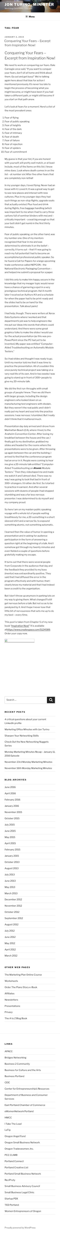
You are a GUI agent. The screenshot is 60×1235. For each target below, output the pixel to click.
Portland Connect (14, 1161)
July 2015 (10, 824)
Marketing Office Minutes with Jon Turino (27, 729)
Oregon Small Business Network (22, 1142)
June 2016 (10, 787)
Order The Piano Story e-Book (21, 987)
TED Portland (12, 1205)
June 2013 (10, 881)
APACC (9, 1051)
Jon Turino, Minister (29, 4)
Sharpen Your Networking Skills (22, 735)
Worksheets (11, 981)
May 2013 (10, 887)
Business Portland (14, 1076)
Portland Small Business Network (23, 1173)
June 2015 (10, 831)
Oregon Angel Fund (15, 1136)
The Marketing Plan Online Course (23, 974)
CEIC (7, 1082)
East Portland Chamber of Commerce (25, 1105)
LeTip (8, 1130)
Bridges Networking (15, 1057)
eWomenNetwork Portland (19, 1111)
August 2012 (11, 924)
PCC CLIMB (11, 1155)
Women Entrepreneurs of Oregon (23, 1211)
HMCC (8, 1117)
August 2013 (12, 868)
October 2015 (12, 818)
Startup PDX (11, 1198)
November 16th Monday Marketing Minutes (28, 768)
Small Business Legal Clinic (19, 1192)
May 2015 (10, 837)
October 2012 (12, 912)
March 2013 (11, 893)
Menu (32, 16)
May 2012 (10, 943)
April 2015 (10, 843)
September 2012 (14, 918)
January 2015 (12, 855)
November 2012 (13, 905)
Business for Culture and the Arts (23, 1070)
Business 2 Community (17, 1064)
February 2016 (12, 799)
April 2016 (10, 793)
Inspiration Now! (20, 625)
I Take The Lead (13, 1124)
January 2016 (12, 806)
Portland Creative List (16, 1167)
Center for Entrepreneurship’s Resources (27, 1088)
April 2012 (10, 949)
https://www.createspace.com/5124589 (28, 629)
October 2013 (12, 862)
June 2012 (10, 937)
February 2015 (12, 849)
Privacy (9, 1012)
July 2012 (10, 930)
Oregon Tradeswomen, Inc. (19, 1148)
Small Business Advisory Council (22, 1186)
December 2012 (13, 899)
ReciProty (10, 1180)
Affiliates (9, 993)
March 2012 (11, 955)
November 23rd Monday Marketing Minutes (28, 762)
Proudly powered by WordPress (20, 1227)
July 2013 (10, 874)
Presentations (12, 1006)
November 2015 (13, 812)
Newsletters (11, 999)
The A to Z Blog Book (16, 1018)
